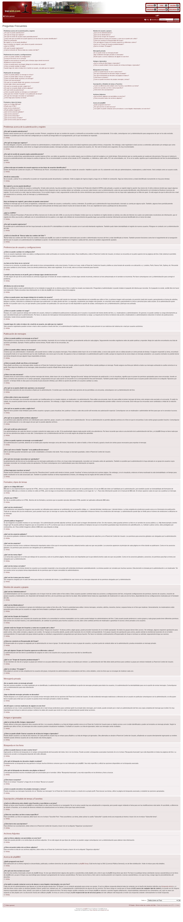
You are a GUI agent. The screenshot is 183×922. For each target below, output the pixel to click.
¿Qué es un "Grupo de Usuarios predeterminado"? (108, 44)
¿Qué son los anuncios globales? (14, 112)
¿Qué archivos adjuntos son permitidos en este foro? (109, 96)
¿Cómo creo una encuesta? (12, 80)
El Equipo (132, 905)
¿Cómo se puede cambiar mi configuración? (17, 56)
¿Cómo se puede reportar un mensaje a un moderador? (20, 92)
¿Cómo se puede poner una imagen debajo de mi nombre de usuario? (25, 64)
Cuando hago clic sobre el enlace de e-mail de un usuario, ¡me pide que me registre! (29, 68)
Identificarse (155, 19)
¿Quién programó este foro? (101, 104)
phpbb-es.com (105, 910)
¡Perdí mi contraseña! (10, 40)
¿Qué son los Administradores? (102, 32)
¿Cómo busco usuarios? (100, 77)
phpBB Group (84, 864)
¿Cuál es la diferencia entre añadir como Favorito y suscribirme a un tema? (116, 86)
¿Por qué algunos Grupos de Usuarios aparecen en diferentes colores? (115, 42)
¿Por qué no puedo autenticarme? (14, 32)
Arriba (8, 138)
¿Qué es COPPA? (9, 46)
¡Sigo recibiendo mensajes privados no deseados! (108, 54)
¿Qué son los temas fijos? (12, 115)
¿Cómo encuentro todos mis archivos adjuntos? (107, 98)
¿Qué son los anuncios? (11, 114)
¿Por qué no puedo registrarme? (13, 48)
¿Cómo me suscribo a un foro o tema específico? (108, 88)
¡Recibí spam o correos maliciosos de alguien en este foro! (111, 56)
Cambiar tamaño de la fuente (157, 16)
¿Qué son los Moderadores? (102, 34)
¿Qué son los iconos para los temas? (15, 119)
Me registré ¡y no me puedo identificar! (15, 42)
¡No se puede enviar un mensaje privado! (105, 52)
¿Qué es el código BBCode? (12, 104)
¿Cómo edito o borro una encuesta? (15, 84)
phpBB (85, 908)
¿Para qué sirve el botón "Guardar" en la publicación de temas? (23, 94)
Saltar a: (143, 900)
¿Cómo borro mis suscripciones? (103, 89)
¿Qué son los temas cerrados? (13, 117)
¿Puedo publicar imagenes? (12, 110)
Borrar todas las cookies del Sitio (146, 905)
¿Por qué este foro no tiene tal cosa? (104, 106)
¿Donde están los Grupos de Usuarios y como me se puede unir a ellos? (115, 38)
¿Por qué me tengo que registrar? (14, 34)
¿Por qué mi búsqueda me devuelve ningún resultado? (109, 73)
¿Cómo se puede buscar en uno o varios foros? (107, 71)
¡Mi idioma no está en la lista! (12, 62)
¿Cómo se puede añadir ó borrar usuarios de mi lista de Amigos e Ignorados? (116, 65)
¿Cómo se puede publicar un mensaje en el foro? (18, 74)
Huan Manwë (93, 910)
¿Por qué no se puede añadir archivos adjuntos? (18, 88)
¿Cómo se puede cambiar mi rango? (15, 66)
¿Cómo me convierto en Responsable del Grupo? (108, 40)
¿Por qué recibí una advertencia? (14, 90)
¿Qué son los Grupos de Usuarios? (104, 36)
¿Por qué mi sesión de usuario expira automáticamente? (21, 36)
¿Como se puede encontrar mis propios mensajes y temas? (111, 79)
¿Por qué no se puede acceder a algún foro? (17, 86)
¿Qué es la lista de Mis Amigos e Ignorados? (106, 63)
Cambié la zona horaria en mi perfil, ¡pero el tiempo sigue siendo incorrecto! (26, 60)
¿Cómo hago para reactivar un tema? (15, 97)
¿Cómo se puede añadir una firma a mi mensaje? (18, 78)
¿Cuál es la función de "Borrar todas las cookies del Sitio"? (21, 50)
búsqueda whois (167, 886)
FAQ (147, 19)
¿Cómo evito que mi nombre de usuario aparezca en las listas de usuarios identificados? (30, 38)
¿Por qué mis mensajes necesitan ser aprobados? (19, 96)
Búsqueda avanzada (173, 21)
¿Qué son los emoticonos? (12, 108)
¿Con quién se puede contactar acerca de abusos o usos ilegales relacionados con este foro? (121, 108)
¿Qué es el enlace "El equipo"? (102, 46)
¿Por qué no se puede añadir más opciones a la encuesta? (21, 82)
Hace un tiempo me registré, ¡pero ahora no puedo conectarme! (23, 44)
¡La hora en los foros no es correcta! (15, 58)
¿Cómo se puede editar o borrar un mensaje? (17, 76)
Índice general (9, 16)
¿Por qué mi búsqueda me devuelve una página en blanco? (111, 75)
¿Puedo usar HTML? (10, 106)
